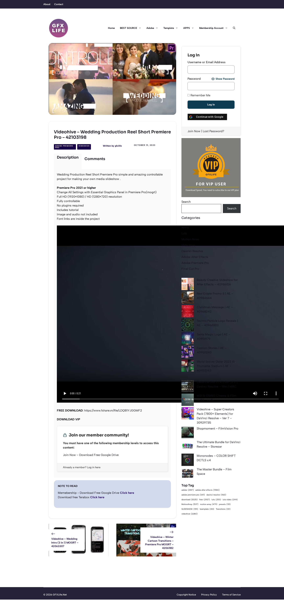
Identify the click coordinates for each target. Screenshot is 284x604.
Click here (127, 493)
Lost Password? (213, 131)
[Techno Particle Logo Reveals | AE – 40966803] (187, 325)
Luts (184, 233)
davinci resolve (216, 495)
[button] (232, 28)
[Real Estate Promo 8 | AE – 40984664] (187, 298)
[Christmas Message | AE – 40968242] (187, 312)
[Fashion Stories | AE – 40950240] (187, 352)
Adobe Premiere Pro (64, 147)
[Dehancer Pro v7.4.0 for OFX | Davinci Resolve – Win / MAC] (187, 387)
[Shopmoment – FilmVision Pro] (187, 433)
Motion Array (190, 239)
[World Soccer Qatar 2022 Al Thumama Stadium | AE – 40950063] (187, 366)
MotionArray (189, 504)
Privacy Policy (209, 594)
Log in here (93, 467)
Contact (58, 4)
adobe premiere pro (193, 495)
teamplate (207, 509)
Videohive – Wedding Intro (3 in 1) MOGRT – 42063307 (64, 542)
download (189, 499)
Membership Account (211, 28)
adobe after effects (207, 490)
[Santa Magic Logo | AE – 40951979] (187, 339)
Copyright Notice (186, 594)
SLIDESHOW (189, 509)
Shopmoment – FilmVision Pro (217, 428)
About (46, 4)
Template (168, 28)
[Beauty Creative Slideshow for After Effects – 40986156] (187, 284)
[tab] (68, 162)
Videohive (84, 146)
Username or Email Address (206, 62)
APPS (186, 28)
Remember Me (200, 95)
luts (216, 499)
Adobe (150, 28)
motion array (208, 504)
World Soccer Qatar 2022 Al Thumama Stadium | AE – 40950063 (216, 366)
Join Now (194, 131)
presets (225, 504)
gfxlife (118, 145)
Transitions (223, 509)
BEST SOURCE (128, 28)
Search (186, 202)
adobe (187, 490)
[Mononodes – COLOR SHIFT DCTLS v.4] (187, 460)
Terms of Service (231, 594)
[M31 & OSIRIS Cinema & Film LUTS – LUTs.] (187, 400)
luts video (230, 499)
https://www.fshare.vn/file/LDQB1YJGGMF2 (113, 410)
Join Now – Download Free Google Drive (91, 455)
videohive (189, 513)
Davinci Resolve (192, 251)
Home (111, 28)
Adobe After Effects (194, 257)
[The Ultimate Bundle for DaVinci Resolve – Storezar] (187, 447)
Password (194, 79)
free (204, 499)
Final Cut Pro (190, 269)
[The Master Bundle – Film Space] (187, 474)
